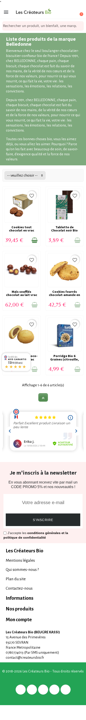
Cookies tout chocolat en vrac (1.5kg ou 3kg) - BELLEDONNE (21, 232)
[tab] (43, 550)
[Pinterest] (43, 690)
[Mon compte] (63, 12)
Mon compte (19, 619)
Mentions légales (20, 560)
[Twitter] (32, 690)
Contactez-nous (19, 588)
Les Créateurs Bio (24, 550)
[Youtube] (66, 690)
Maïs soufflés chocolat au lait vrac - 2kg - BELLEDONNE (21, 295)
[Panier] (79, 12)
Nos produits (20, 609)
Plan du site (16, 579)
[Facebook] (21, 690)
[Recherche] (80, 26)
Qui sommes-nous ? (22, 569)
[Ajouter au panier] (34, 240)
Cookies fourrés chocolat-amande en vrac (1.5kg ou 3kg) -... (64, 297)
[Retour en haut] (43, 397)
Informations (19, 598)
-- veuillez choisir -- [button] (22, 175)
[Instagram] (54, 690)
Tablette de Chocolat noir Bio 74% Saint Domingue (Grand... (64, 232)
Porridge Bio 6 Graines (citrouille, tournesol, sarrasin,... (64, 361)
